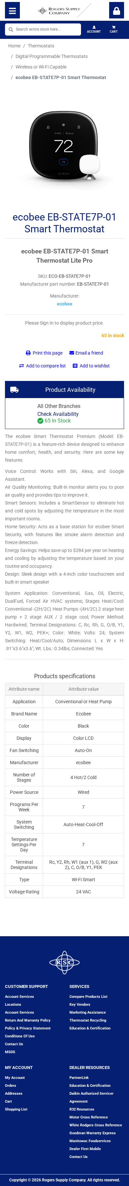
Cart (114, 31)
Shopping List (16, 1109)
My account (15, 1078)
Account (94, 31)
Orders (10, 1086)
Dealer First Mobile (85, 1149)
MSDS (10, 1052)
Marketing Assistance (87, 1012)
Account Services (19, 997)
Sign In (116, 10)
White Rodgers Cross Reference (95, 1125)
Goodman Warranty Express (92, 1133)
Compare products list (88, 997)
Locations (13, 1004)
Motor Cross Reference (88, 1117)
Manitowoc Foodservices (90, 1141)
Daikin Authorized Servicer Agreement (91, 1097)
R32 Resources (81, 1109)
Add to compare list (45, 365)
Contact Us (78, 1157)
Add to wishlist (94, 365)
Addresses (13, 1093)
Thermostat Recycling (87, 1020)
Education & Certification (89, 1028)
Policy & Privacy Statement (28, 1028)
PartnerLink (79, 1078)
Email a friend (89, 353)
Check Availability (58, 414)
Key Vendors (79, 1004)
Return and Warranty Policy (28, 1020)
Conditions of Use (20, 1036)
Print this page (47, 353)
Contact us (14, 1044)
